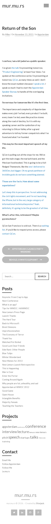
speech (14, 437)
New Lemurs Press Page (13, 312)
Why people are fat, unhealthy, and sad (20, 383)
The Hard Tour (9, 319)
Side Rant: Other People (13, 349)
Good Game (7, 390)
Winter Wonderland (11, 357)
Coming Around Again (12, 379)
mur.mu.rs (12, 5)
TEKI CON (42, 438)
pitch (5, 437)
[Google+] (38, 512)
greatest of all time (39, 208)
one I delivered (35, 166)
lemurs (32, 432)
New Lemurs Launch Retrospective (18, 364)
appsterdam (9, 426)
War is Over (7, 372)
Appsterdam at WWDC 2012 (15, 387)
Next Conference (10, 300)
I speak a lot (38, 83)
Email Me (6, 460)
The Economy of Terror (13, 334)
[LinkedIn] (22, 512)
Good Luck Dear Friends (13, 345)
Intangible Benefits (11, 398)
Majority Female (10, 402)
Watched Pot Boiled (11, 342)
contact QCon (8, 233)
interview (9, 432)
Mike (7, 34)
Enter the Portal (9, 376)
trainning (6, 441)
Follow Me (7, 467)
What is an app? (9, 304)
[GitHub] (30, 512)
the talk (15, 68)
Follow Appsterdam (11, 464)
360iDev (6, 170)
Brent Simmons (9, 327)
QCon (15, 79)
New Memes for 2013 (12, 361)
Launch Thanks (9, 316)
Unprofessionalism (11, 331)
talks (34, 437)
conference (35, 426)
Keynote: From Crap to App (15, 297)
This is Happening (10, 368)
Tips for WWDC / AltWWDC (15, 308)
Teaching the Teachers (12, 405)
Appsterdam (43, 34)
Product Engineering (13, 72)
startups (25, 437)
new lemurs (41, 432)
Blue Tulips (7, 353)
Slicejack (40, 503)
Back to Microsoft (10, 323)
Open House (8, 394)
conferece (21, 427)
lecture (23, 431)
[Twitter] (14, 512)
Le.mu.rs (6, 471)
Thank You (7, 338)
